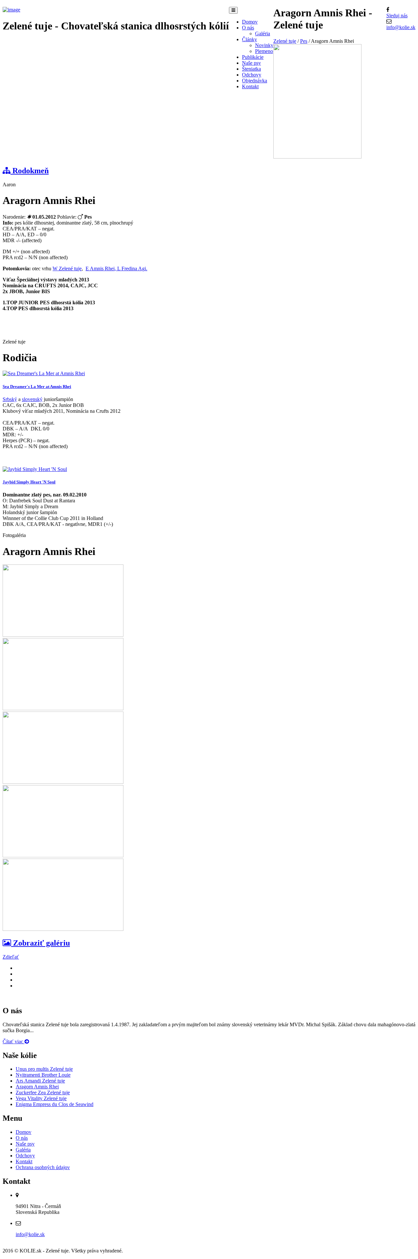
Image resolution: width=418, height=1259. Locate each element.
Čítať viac (13, 1041)
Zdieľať (11, 957)
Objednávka (254, 80)
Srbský (10, 399)
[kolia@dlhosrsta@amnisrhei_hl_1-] (63, 855)
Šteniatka (251, 69)
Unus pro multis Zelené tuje (44, 1069)
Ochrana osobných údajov (43, 1167)
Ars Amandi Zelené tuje (40, 1080)
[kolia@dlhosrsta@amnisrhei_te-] (63, 929)
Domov (250, 22)
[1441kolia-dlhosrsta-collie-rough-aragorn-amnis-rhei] (63, 635)
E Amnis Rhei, (101, 268)
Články (249, 39)
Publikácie (253, 57)
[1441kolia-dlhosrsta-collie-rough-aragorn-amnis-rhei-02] (63, 782)
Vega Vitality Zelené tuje (41, 1098)
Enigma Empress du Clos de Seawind (54, 1104)
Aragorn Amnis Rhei (37, 1086)
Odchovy (251, 74)
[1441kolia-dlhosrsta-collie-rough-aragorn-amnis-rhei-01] (63, 708)
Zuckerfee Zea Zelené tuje (43, 1092)
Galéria (262, 33)
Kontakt (250, 86)
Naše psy (251, 63)
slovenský (32, 399)
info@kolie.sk (400, 27)
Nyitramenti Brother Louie (43, 1075)
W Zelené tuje (67, 268)
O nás (248, 27)
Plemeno (264, 51)
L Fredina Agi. (132, 268)
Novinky (264, 45)
